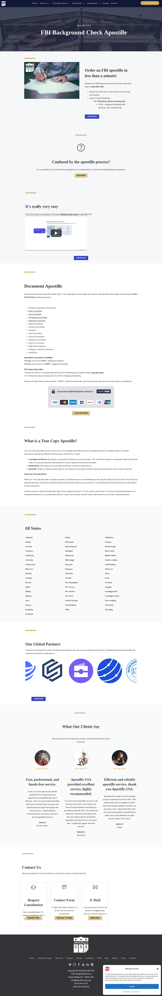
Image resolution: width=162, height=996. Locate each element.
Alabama (29, 537)
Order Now (92, 116)
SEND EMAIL (95, 918)
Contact (114, 3)
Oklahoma (109, 537)
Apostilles (39, 369)
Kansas (28, 605)
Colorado (29, 560)
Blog (106, 958)
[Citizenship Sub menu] (84, 3)
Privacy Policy (136, 992)
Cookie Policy (127, 992)
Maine (67, 537)
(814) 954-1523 (81, 983)
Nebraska (69, 573)
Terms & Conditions (81, 987)
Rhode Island (110, 555)
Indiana (28, 596)
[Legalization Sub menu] (99, 3)
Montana (69, 569)
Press (123, 958)
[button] (157, 969)
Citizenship (77, 3)
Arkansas (29, 551)
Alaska (28, 542)
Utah (107, 578)
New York (69, 596)
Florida (28, 573)
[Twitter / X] (70, 965)
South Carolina (111, 560)
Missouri (68, 564)
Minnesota (69, 555)
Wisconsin (109, 605)
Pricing (105, 3)
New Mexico (70, 591)
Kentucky (29, 610)
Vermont (108, 582)
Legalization (92, 3)
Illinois (28, 591)
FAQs (99, 958)
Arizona (28, 546)
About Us (43, 3)
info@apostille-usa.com (81, 980)
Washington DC (44, 297)
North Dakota (70, 605)
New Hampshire (71, 582)
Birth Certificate (35, 311)
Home (34, 3)
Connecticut (30, 564)
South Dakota (110, 564)
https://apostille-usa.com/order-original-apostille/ (109, 494)
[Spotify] (92, 965)
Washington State (112, 596)
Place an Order (81, 413)
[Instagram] (74, 965)
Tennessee (109, 569)
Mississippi (69, 560)
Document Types (60, 3)
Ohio (67, 610)
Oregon (108, 542)
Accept (132, 986)
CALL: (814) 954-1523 (150, 3)
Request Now (33, 918)
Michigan (69, 551)
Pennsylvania (110, 546)
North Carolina (71, 600)
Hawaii (28, 582)
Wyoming (109, 610)
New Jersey (69, 587)
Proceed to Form (64, 918)
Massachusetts (71, 546)
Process (69, 958)
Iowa (27, 600)
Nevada (68, 578)
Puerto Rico (110, 551)
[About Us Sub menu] (49, 3)
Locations (89, 958)
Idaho (27, 587)
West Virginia (110, 600)
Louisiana (29, 614)
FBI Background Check (38, 317)
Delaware (29, 569)
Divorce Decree (35, 314)
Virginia (108, 587)
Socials (115, 958)
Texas (107, 573)
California (29, 555)
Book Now (81, 175)
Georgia (28, 578)
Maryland (69, 542)
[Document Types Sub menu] (69, 3)
